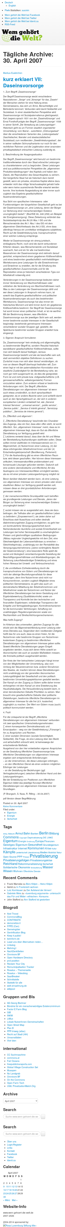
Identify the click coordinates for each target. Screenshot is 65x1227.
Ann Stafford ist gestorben (37, 899)
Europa (39, 841)
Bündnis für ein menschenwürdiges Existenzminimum (33, 1006)
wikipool (11, 988)
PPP (19, 856)
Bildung (54, 833)
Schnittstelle (13, 979)
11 (10, 1186)
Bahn (27, 833)
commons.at (13, 1057)
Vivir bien (11, 1040)
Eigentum (12, 812)
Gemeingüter (13, 929)
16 (4, 1189)
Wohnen (18, 871)
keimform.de (13, 938)
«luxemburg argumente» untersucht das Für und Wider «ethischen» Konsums (34, 895)
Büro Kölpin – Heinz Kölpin (39, 883)
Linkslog (11, 944)
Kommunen (36, 848)
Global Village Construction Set (22, 1067)
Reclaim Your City (16, 963)
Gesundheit (35, 845)
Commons (11, 836)
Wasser (48, 867)
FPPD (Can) (13, 926)
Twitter (10, 1157)
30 (4, 1196)
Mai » (15, 1200)
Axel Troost (12, 913)
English (12, 5)
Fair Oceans (13, 1060)
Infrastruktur (10, 848)
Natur (59, 852)
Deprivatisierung (34, 837)
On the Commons (16, 1079)
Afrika (5, 834)
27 (16, 1193)
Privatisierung (44, 855)
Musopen (11, 1070)
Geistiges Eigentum (15, 845)
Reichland (10, 863)
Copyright (23, 837)
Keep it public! (14, 935)
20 (16, 1189)
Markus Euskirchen (12, 72)
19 (13, 1189)
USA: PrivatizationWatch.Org (21, 1086)
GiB (9, 1012)
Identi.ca (11, 1160)
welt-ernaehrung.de (17, 985)
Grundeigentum (51, 844)
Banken (34, 833)
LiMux (10, 1018)
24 (7, 1193)
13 (16, 1186)
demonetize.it (14, 923)
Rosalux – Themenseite (19, 970)
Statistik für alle (14, 982)
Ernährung (31, 841)
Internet (22, 848)
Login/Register (14, 1144)
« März (6, 1200)
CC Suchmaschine (16, 1054)
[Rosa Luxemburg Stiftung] (19, 1225)
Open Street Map (15, 1024)
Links (9, 1147)
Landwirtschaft (21, 852)
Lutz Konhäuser (15, 890)
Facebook (12, 1154)
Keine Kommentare (12, 806)
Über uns (11, 1141)
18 (10, 1189)
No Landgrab (13, 1073)
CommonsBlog (14, 916)
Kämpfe (9, 851)
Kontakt (11, 1150)
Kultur (54, 848)
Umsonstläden (14, 1037)
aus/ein (25, 10)
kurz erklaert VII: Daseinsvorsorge (23, 82)
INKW (10, 1015)
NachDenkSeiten (15, 951)
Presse (26, 856)
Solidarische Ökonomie (16, 867)
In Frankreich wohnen (27, 887)
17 (7, 1189)
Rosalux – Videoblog (17, 973)
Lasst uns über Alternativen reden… (25, 941)
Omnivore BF (13, 954)
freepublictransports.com (19, 1064)
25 (10, 1193)
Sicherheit (12, 818)
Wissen (8, 871)
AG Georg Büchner (16, 1002)
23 (4, 1193)
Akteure (11, 833)
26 (13, 1193)
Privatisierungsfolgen (16, 860)
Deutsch (9, 2)
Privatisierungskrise (41, 860)
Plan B (10, 1028)
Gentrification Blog (16, 932)
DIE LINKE (48, 837)
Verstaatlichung (36, 867)
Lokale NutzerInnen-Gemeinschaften (25, 1021)
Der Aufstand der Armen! (39, 890)
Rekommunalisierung (30, 864)
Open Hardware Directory (20, 957)
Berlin (44, 833)
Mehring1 (12, 948)
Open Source (10, 856)
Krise (48, 848)
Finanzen (49, 841)
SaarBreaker (13, 976)
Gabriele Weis (14, 893)
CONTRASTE (14, 919)
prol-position (13, 960)
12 (13, 1186)
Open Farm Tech (15, 1082)
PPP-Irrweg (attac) (16, 1031)
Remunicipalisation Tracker (20, 966)
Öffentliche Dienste (31, 871)
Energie (11, 815)
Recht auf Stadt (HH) (17, 1034)
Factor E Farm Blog (17, 1009)
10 (7, 1186)
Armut (19, 833)
